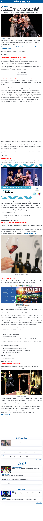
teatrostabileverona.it (23, 68)
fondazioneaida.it (5, 414)
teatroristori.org (7, 152)
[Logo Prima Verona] (21, 1)
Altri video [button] (39, 502)
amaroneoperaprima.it (31, 233)
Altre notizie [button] (38, 459)
